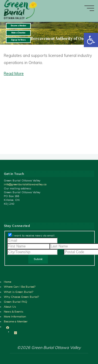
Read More (14, 73)
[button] (91, 40)
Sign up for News (18, 40)
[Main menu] (89, 8)
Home (7, 282)
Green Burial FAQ (15, 302)
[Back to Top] (77, 356)
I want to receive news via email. (34, 235)
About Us (10, 306)
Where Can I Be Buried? (19, 286)
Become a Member (15, 321)
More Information (15, 316)
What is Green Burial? (18, 292)
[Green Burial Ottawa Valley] (21, 9)
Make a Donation (18, 32)
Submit (38, 259)
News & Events (13, 311)
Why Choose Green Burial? (21, 297)
